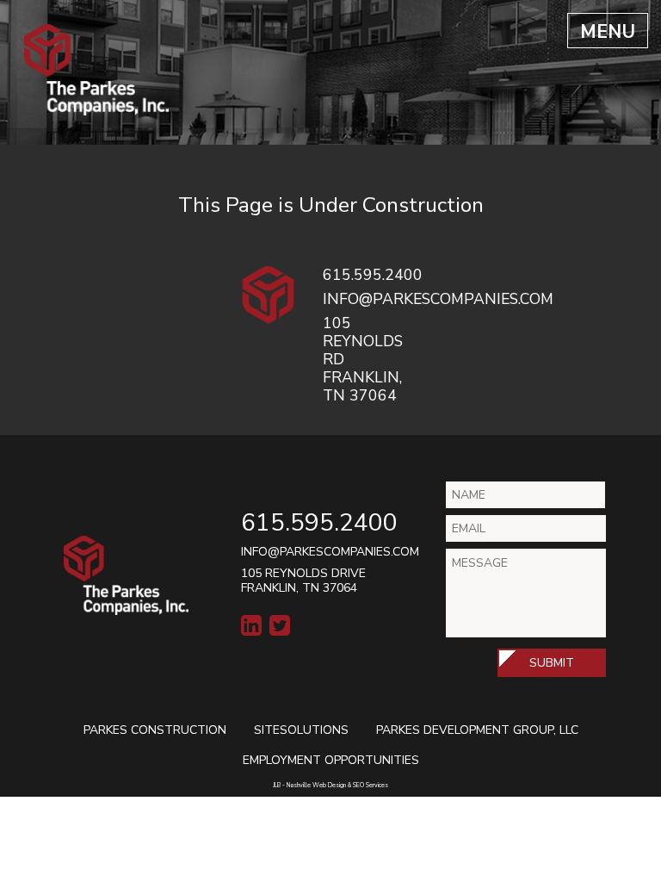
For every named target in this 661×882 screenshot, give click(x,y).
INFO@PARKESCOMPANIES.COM (438, 299)
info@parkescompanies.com (330, 551)
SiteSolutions (301, 730)
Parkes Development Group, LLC (477, 730)
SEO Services (370, 785)
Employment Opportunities (331, 760)
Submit (551, 663)
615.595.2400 (373, 274)
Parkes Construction (154, 730)
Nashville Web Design (316, 785)
